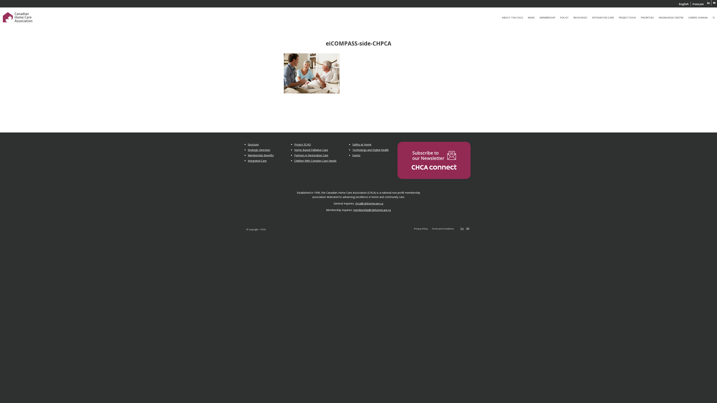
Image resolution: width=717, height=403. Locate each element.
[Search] (713, 17)
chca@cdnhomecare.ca (369, 203)
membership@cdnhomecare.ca (372, 210)
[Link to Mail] (714, 3)
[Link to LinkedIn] (708, 3)
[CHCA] (17, 17)
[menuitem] (684, 4)
